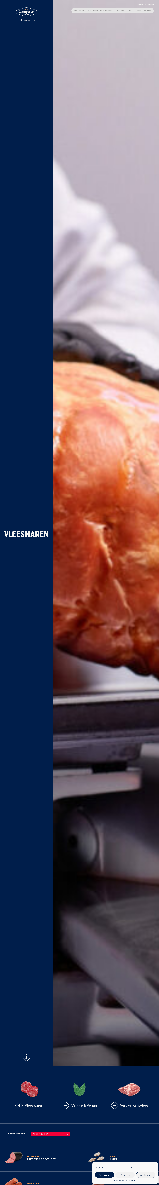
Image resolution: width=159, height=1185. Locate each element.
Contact (147, 11)
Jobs (139, 11)
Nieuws (132, 11)
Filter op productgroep (18, 1134)
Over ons (120, 11)
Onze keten (93, 11)
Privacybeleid (119, 1180)
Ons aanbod (79, 11)
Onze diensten (106, 11)
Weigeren (125, 1175)
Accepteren (104, 1175)
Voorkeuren (145, 1175)
